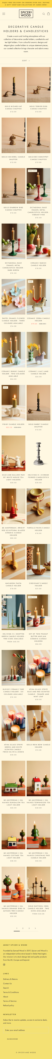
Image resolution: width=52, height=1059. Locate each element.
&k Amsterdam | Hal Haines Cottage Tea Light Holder (13, 855)
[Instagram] (4, 964)
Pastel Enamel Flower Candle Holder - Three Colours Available (13, 320)
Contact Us (7, 983)
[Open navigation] (3, 14)
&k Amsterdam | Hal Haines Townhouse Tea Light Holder (38, 802)
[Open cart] (48, 13)
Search (6, 988)
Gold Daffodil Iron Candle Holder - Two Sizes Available (38, 908)
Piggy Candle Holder (13, 424)
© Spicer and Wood (26, 1052)
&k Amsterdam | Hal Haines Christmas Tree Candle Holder (38, 855)
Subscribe (12, 1039)
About (5, 996)
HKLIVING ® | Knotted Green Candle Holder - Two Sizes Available (13, 636)
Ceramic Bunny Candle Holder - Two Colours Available (13, 373)
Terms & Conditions (11, 992)
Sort (25, 60)
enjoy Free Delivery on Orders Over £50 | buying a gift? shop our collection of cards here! (26, 4)
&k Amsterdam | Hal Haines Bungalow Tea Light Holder (13, 802)
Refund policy (8, 1005)
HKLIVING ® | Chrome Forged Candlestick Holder (38, 477)
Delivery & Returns (10, 979)
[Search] (44, 14)
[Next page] (35, 928)
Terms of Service (9, 1001)
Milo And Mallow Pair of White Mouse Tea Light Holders (13, 477)
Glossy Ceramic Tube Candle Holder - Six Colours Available (13, 691)
